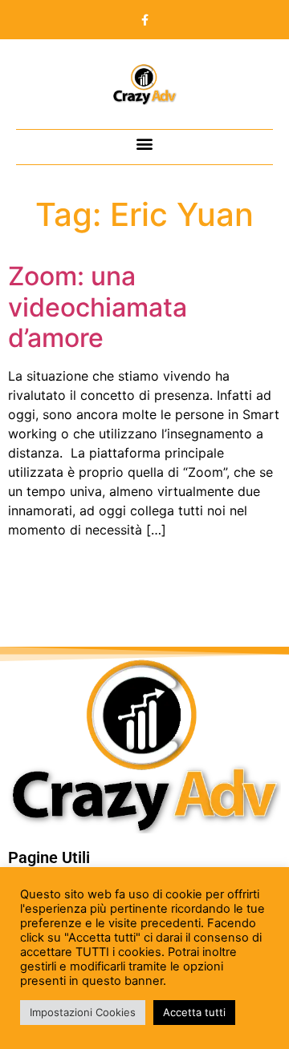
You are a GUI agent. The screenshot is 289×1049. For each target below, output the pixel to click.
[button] (145, 143)
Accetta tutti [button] (194, 1012)
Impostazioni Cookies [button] (83, 1012)
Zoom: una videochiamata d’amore (97, 306)
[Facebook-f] (144, 20)
